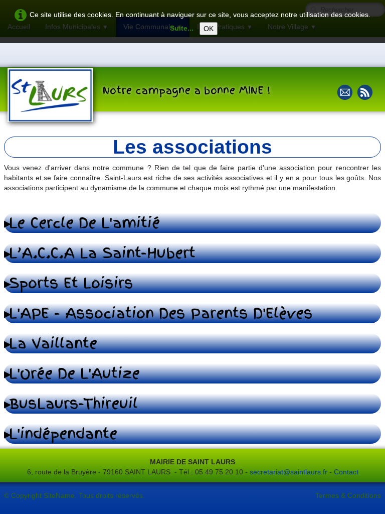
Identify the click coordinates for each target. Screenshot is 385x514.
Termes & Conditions (348, 495)
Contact (346, 472)
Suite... (182, 28)
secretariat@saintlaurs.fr (289, 472)
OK (209, 29)
